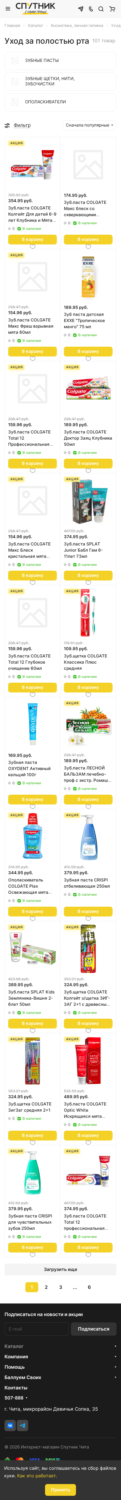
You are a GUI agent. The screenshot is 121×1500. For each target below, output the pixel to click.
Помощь (15, 1367)
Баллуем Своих (23, 1377)
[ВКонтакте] (10, 1425)
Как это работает (36, 1475)
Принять (60, 1489)
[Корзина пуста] (112, 8)
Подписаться (93, 1329)
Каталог (14, 1346)
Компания (16, 1356)
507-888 (14, 1398)
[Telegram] (22, 1425)
